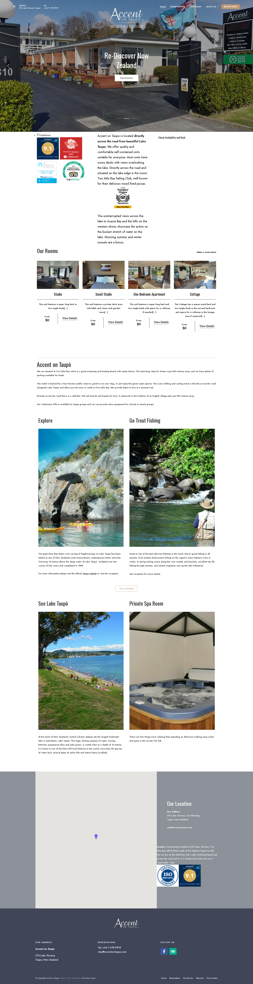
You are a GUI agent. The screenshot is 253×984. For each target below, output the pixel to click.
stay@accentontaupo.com (112, 952)
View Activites (126, 77)
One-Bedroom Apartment (149, 294)
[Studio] (58, 275)
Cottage (195, 294)
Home (163, 7)
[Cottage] (195, 275)
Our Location (212, 978)
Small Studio (103, 294)
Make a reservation (206, 252)
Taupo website (90, 573)
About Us (211, 7)
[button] (96, 837)
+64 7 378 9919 (51, 8)
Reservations (177, 7)
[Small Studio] (104, 275)
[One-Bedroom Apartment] (149, 275)
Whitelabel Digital (88, 978)
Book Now (230, 6)
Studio (58, 294)
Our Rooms (195, 7)
